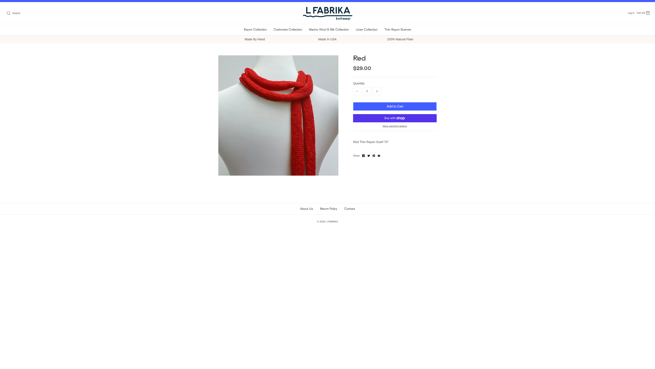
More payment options (395, 126)
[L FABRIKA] (327, 12)
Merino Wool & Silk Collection (329, 29)
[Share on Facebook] (363, 155)
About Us (306, 208)
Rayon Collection (255, 29)
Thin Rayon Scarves (397, 29)
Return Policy (328, 208)
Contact (349, 208)
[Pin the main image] (374, 155)
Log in (631, 13)
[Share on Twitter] (368, 155)
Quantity (359, 83)
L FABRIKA (332, 221)
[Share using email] (379, 155)
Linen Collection (366, 29)
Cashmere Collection (288, 29)
